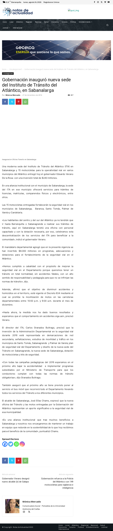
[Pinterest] (18, 102)
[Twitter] (101, 2)
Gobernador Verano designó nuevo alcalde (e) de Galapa (15, 480)
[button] (107, 25)
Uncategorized (15, 69)
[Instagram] (98, 2)
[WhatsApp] (25, 102)
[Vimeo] (105, 2)
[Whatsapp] (16, 444)
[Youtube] (108, 2)
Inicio (4, 69)
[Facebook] (94, 2)
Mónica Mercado (13, 95)
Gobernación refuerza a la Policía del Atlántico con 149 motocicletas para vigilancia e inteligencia (57, 483)
